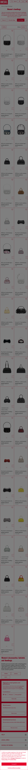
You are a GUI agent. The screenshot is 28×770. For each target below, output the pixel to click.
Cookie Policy (13, 759)
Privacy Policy (5, 759)
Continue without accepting (14, 767)
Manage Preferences (16, 758)
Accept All (14, 764)
